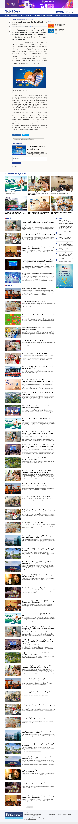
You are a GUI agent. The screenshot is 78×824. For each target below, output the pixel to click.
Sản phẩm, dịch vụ (29, 19)
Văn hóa (64, 15)
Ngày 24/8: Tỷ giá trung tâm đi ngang (32, 340)
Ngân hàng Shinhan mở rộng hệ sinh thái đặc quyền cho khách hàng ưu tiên (61, 192)
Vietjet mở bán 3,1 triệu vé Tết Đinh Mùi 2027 (34, 353)
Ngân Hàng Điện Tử (24, 139)
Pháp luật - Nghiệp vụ (41, 15)
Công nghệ (56, 15)
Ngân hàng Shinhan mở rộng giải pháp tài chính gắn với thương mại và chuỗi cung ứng (66, 222)
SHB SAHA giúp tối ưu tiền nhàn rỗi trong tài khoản (61, 213)
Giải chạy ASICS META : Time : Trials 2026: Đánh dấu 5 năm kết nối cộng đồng (37, 367)
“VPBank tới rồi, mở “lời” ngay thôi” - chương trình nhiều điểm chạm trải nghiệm (15, 213)
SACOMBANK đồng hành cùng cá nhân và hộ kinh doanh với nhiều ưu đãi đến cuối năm (66, 260)
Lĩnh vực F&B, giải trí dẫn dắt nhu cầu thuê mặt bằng (36, 497)
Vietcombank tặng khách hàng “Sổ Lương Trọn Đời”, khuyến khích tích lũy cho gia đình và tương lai (38, 193)
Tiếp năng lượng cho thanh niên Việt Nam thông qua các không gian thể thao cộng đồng (37, 406)
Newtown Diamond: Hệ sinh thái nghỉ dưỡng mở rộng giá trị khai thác (38, 549)
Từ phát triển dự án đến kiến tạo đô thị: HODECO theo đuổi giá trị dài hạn (38, 393)
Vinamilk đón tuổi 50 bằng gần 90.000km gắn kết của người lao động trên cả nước (37, 562)
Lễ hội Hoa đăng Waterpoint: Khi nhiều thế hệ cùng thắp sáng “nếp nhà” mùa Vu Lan (37, 458)
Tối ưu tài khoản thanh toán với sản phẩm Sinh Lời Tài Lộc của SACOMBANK (38, 213)
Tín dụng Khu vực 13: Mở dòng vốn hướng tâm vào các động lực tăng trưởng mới (37, 328)
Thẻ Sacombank (17, 139)
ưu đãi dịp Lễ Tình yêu (40, 138)
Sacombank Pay (31, 139)
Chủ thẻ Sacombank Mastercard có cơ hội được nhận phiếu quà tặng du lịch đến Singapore (36, 147)
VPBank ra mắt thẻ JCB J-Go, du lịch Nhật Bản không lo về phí (15, 192)
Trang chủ (14, 19)
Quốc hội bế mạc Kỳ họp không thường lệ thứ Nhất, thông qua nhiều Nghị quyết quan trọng (38, 247)
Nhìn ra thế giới (49, 15)
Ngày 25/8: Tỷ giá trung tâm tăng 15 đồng (33, 301)
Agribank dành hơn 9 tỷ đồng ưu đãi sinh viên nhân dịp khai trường (66, 233)
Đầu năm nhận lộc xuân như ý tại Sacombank (60, 25)
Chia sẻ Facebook (17, 134)
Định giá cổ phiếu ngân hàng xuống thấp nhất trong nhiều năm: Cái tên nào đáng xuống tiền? (38, 536)
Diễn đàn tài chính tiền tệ (31, 15)
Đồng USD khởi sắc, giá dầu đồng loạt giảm (34, 288)
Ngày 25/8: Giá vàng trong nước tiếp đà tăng (34, 588)
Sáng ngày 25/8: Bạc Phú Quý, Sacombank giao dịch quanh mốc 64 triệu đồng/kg (38, 575)
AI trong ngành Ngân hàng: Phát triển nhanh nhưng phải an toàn (38, 273)
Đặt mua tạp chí (60, 12)
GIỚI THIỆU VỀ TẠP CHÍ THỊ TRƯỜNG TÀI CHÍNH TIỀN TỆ (58, 816)
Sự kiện (8, 15)
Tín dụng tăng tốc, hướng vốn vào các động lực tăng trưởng (38, 234)
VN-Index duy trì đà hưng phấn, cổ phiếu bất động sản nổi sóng (38, 315)
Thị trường (23, 15)
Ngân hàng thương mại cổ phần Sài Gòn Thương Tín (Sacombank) (25, 138)
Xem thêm (30, 807)
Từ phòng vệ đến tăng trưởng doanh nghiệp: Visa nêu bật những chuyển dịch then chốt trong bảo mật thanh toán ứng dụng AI (38, 446)
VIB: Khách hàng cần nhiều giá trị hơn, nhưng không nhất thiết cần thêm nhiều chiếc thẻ (66, 244)
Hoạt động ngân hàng (15, 15)
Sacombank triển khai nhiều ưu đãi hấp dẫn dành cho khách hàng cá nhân (60, 31)
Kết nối (60, 15)
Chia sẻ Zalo (26, 134)
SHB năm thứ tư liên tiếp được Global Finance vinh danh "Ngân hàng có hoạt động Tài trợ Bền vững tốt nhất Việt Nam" (37, 381)
